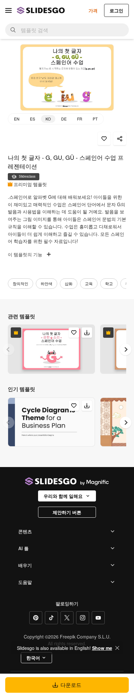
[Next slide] (125, 349)
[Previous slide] (8, 349)
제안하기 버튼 (67, 512)
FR (79, 118)
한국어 (33, 657)
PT (95, 118)
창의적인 (20, 283)
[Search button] (13, 29)
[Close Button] (117, 648)
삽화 (69, 283)
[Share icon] (119, 138)
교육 (89, 283)
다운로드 (70, 685)
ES (32, 118)
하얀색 (46, 283)
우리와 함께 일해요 (63, 496)
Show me (102, 648)
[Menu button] (8, 10)
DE (64, 118)
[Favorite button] (104, 138)
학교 (109, 283)
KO (48, 118)
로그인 (116, 10)
